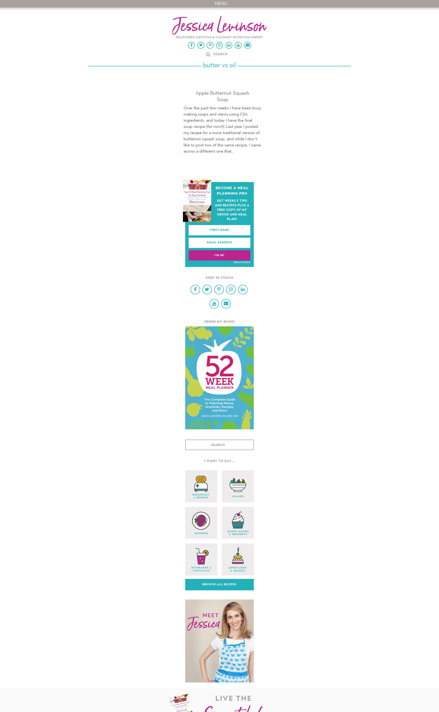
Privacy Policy (242, 262)
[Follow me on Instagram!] (219, 45)
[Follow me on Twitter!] (200, 45)
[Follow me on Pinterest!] (210, 45)
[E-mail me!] (247, 45)
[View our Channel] (238, 45)
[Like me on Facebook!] (191, 45)
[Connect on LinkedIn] (228, 45)
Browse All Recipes (219, 584)
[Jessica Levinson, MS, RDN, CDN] (219, 28)
